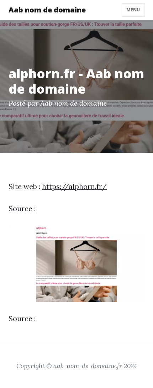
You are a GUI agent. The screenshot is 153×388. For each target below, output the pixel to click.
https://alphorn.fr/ (74, 186)
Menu (133, 10)
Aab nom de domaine (47, 10)
